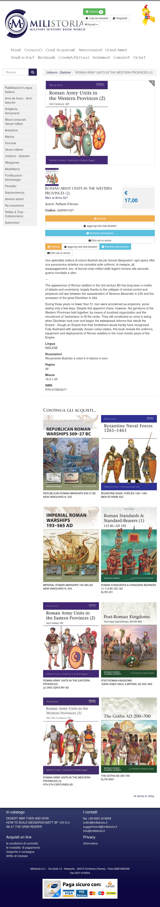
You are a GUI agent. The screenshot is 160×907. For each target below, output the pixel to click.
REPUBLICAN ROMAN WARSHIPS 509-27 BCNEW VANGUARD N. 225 (69, 494)
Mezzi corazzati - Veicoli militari (16, 121)
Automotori (12, 222)
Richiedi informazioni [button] (101, 233)
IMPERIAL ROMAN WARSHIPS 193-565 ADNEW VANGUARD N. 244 (68, 586)
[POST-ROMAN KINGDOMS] (129, 639)
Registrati (121, 18)
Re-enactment (14, 205)
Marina (9, 136)
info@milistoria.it (94, 831)
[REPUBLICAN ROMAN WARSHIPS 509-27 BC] (71, 452)
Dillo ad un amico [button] (101, 240)
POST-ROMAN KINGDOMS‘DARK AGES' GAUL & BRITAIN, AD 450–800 (126, 682)
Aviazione (11, 130)
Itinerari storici (14, 199)
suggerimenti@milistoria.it (100, 826)
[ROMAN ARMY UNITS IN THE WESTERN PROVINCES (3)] (71, 735)
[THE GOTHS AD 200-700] (129, 735)
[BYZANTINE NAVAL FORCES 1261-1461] (129, 452)
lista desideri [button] (102, 225)
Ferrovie (10, 143)
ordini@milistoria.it (95, 822)
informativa (90, 843)
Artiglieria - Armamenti (12, 111)
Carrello (95, 12)
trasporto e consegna (20, 851)
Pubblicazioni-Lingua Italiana (18, 89)
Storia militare (14, 149)
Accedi (91, 24)
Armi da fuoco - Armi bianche (18, 100)
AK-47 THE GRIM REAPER (24, 826)
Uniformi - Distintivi (58, 72)
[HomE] (40, 23)
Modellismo (12, 169)
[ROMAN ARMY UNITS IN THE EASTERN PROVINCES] (71, 639)
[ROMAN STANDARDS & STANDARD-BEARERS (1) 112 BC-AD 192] (129, 544)
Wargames (12, 162)
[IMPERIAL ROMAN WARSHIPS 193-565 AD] (71, 544)
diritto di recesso (17, 856)
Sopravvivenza (14, 192)
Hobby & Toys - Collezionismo (15, 214)
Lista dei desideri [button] (98, 18)
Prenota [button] (101, 218)
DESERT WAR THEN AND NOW (27, 818)
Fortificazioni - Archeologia (14, 177)
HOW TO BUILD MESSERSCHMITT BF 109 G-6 (38, 822)
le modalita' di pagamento (23, 847)
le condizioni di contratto (22, 843)
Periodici (10, 186)
